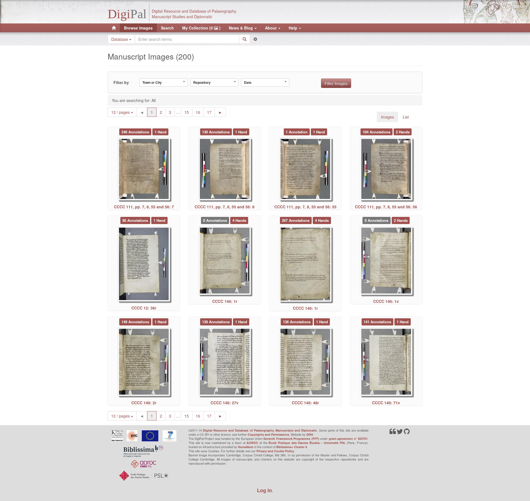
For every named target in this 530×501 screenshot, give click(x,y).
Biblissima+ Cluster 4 (291, 447)
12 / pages (121, 112)
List (406, 117)
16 (200, 112)
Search (167, 28)
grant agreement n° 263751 (348, 439)
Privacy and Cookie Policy (275, 451)
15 (188, 112)
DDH (309, 434)
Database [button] (120, 39)
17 (211, 112)
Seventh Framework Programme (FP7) (291, 439)
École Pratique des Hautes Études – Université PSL (307, 443)
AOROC (252, 443)
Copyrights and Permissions (268, 434)
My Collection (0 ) (201, 28)
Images (387, 117)
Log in (264, 490)
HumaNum (245, 447)
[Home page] (114, 27)
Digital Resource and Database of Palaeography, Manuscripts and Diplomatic (260, 430)
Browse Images (138, 28)
